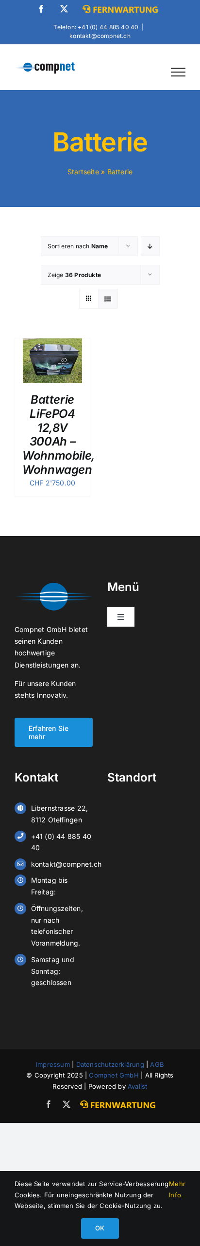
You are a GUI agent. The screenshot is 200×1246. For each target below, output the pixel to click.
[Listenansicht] (108, 298)
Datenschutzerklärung (110, 1064)
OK (99, 1228)
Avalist (137, 1086)
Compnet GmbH (114, 1075)
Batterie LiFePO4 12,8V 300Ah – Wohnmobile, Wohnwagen (58, 434)
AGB (157, 1064)
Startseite (83, 171)
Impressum (53, 1064)
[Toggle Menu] (178, 72)
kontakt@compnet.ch (100, 35)
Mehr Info (177, 1189)
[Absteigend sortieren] (150, 246)
